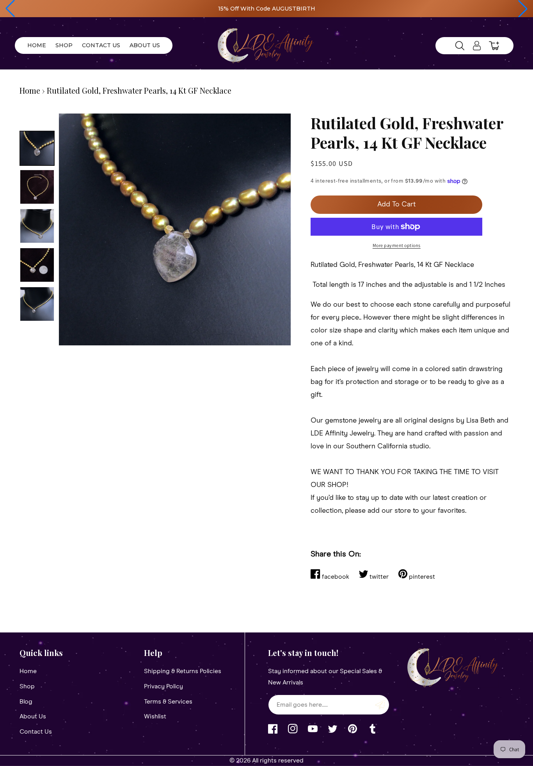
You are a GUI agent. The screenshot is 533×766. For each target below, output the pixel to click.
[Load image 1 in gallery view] (37, 148)
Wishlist (155, 716)
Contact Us (36, 732)
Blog (26, 701)
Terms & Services (168, 701)
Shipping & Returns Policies (182, 671)
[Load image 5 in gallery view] (37, 304)
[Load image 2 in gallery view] (37, 187)
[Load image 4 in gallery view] (37, 265)
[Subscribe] (380, 705)
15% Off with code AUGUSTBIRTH (266, 8)
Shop (27, 686)
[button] (10, 8)
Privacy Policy (163, 686)
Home (30, 90)
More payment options (397, 245)
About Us (33, 716)
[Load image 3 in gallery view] (37, 226)
